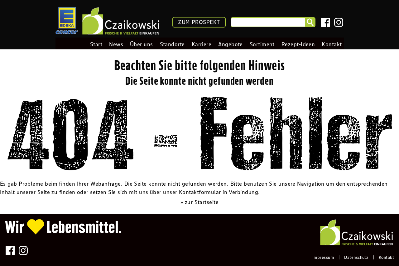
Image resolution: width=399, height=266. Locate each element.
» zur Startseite (199, 202)
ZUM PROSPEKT (199, 22)
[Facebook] (325, 22)
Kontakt (386, 257)
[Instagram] (339, 22)
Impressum (323, 257)
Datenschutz (356, 257)
